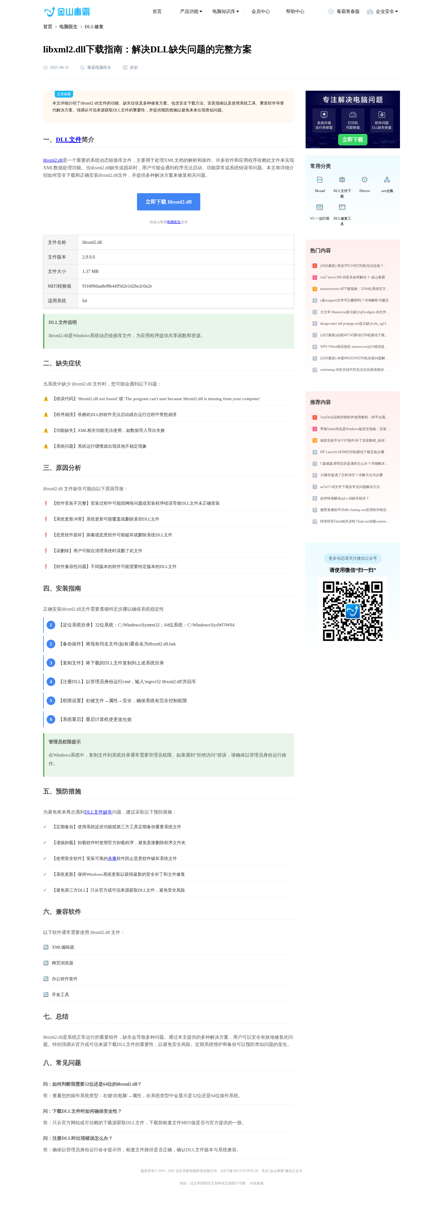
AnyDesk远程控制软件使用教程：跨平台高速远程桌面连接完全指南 (355, 417)
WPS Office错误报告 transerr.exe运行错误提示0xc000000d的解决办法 (355, 347)
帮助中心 (295, 11)
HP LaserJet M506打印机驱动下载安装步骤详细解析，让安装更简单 (355, 452)
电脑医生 (68, 26)
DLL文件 (69, 139)
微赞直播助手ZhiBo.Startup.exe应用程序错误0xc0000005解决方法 (355, 510)
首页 (157, 11)
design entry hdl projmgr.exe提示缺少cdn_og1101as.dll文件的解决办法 (355, 324)
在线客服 (257, 1183)
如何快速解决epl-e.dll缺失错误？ (344, 498)
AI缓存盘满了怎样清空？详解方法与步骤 (351, 475)
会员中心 (260, 11)
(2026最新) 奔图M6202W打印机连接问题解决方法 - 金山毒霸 (355, 358)
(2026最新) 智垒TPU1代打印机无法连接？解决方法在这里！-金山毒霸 (355, 266)
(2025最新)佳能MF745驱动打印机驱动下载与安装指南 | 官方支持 (355, 335)
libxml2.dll (53, 160)
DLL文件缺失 (98, 812)
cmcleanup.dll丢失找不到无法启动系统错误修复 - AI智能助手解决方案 (355, 370)
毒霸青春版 (348, 11)
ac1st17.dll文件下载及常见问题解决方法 (350, 487)
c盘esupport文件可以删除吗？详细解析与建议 (354, 300)
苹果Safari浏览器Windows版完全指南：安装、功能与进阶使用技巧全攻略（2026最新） (355, 429)
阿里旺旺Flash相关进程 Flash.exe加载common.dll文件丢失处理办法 (355, 521)
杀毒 (112, 858)
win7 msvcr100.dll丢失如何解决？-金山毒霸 (352, 277)
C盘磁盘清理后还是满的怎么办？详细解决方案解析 (355, 463)
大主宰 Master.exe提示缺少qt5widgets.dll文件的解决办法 (355, 312)
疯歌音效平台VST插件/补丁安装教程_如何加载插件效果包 (355, 440)
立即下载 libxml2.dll (169, 202)
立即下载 (352, 140)
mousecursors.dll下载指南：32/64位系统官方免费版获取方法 (355, 289)
